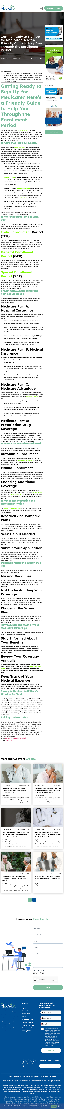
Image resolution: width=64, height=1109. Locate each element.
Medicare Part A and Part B (25, 460)
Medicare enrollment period (12, 508)
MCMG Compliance (14, 1077)
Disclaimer (44, 1077)
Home (24, 1008)
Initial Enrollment (16, 232)
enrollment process (23, 130)
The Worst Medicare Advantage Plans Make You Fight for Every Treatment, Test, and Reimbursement (48, 791)
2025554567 (9, 740)
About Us (25, 1011)
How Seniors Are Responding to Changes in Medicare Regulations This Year (14, 879)
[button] (41, 8)
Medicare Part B (9, 177)
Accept (54, 1106)
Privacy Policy (26, 1031)
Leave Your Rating (38, 970)
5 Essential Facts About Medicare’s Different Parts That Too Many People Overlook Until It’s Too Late (48, 835)
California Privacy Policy (31, 1077)
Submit (48, 987)
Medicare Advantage (23, 188)
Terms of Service (27, 1028)
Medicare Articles (28, 1022)
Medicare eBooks (28, 1025)
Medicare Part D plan (15, 494)
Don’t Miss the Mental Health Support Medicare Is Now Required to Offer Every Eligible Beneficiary (15, 835)
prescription (23, 197)
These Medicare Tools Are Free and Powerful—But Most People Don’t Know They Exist (14, 791)
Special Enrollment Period (16, 274)
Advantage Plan (37, 492)
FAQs (24, 1017)
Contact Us (26, 1014)
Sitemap (53, 1077)
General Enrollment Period (17, 254)
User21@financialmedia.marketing (16, 738)
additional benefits (32, 397)
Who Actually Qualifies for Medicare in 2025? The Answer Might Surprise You (47, 879)
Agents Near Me (27, 1019)
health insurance (19, 147)
